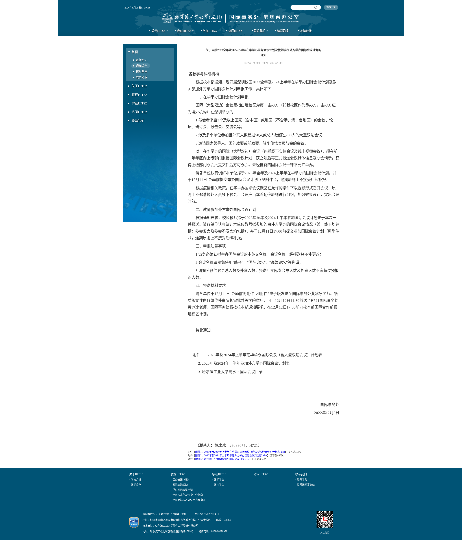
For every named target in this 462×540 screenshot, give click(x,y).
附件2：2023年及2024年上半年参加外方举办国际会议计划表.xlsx (231, 455)
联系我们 (259, 30)
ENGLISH (331, 7)
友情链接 (306, 30)
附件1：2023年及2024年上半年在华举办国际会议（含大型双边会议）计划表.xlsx (240, 452)
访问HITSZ (235, 30)
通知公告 (141, 65)
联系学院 (302, 479)
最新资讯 (141, 60)
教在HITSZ (184, 30)
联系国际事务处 (306, 484)
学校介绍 (136, 479)
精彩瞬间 (283, 30)
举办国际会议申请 (183, 489)
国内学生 (219, 484)
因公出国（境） (181, 479)
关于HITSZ (158, 30)
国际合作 (136, 484)
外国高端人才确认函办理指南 (189, 500)
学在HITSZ (210, 30)
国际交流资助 (180, 484)
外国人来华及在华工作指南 (188, 494)
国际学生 (219, 479)
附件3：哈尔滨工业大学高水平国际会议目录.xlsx (222, 459)
